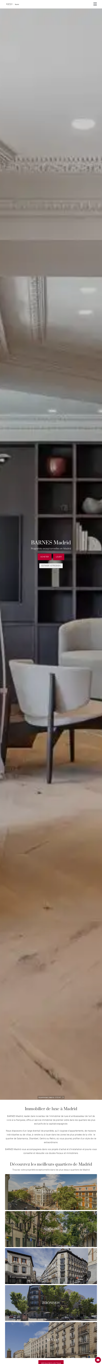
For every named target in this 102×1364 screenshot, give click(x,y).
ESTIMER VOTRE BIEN (51, 566)
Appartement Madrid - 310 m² (50, 1097)
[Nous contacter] (98, 1360)
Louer (59, 557)
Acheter (44, 557)
